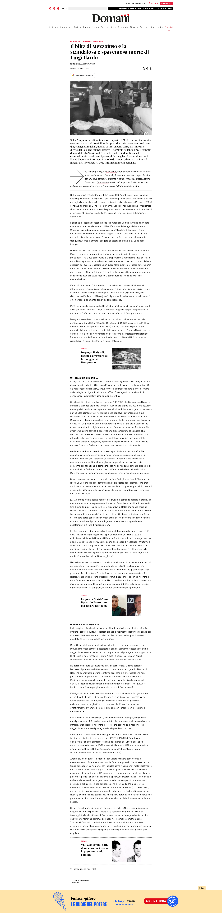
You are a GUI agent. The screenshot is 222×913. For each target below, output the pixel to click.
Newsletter (165, 8)
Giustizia (134, 27)
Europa (86, 27)
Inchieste (53, 27)
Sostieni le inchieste (130, 8)
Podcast (149, 8)
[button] (144, 68)
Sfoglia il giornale (134, 3)
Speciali (169, 27)
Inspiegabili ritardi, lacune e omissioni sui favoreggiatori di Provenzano (94, 357)
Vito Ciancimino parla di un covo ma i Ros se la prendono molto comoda (94, 849)
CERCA (64, 8)
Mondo (95, 27)
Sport (153, 27)
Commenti (65, 27)
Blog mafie (111, 171)
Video (160, 27)
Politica (77, 27)
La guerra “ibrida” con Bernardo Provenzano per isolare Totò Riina (95, 602)
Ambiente (111, 27)
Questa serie (103, 182)
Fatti (102, 27)
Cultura (143, 27)
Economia (123, 27)
